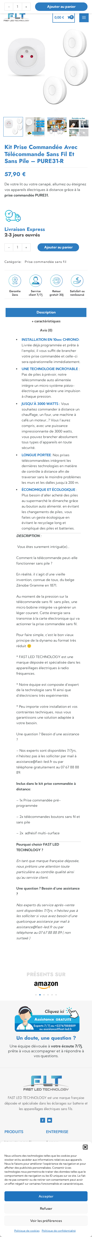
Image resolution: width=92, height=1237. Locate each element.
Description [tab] (46, 312)
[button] (85, 1147)
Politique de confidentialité (59, 1230)
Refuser (46, 1208)
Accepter (46, 1196)
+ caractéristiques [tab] (46, 321)
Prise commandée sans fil (45, 262)
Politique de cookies (27, 1230)
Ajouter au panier (58, 247)
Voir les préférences (46, 1221)
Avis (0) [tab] (46, 330)
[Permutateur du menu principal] (84, 17)
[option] (46, 70)
